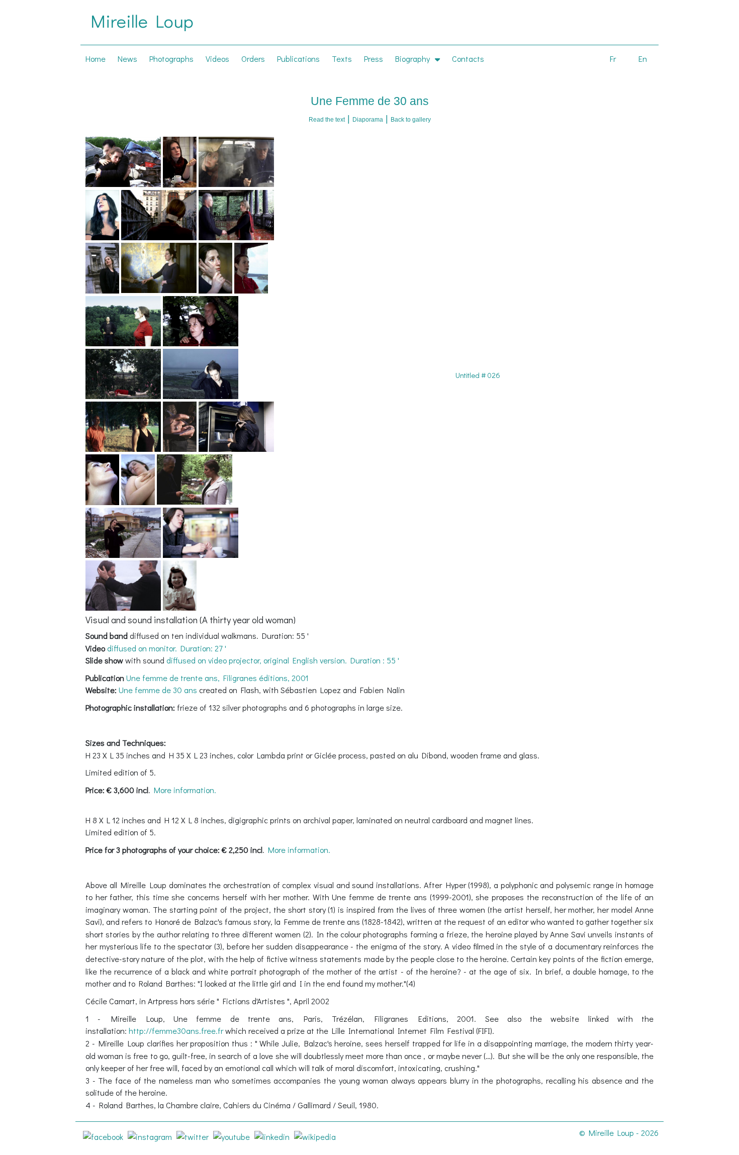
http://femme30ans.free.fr (177, 1030)
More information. (185, 790)
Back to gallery (411, 119)
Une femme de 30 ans (159, 690)
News (127, 58)
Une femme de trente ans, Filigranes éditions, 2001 (217, 677)
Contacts (468, 58)
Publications (298, 58)
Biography (412, 58)
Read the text (327, 119)
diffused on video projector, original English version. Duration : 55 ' (282, 660)
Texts (342, 58)
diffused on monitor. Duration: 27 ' (166, 648)
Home (95, 58)
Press (373, 58)
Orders (253, 58)
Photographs (171, 58)
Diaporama (367, 119)
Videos (217, 58)
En (642, 58)
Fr (613, 58)
